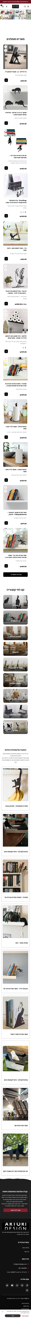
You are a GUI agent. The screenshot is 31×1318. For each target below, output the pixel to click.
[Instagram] (22, 1285)
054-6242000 (23, 1268)
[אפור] (23, 348)
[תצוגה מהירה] (5, 50)
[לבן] (21, 212)
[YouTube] (12, 1285)
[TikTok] (7, 1285)
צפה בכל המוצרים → (15, 574)
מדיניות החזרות (25, 1309)
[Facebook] (27, 1285)
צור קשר (26, 1251)
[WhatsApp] (17, 1285)
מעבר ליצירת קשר (15, 1210)
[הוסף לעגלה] (6, 80)
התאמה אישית (25, 1315)
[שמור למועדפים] (5, 46)
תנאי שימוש (26, 1306)
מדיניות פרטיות (25, 1303)
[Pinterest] (27, 1290)
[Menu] (28, 6)
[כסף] (23, 212)
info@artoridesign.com (20, 1264)
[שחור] (25, 212)
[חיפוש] (25, 6)
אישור (12, 1315)
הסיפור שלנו (25, 1248)
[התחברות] (6, 6)
